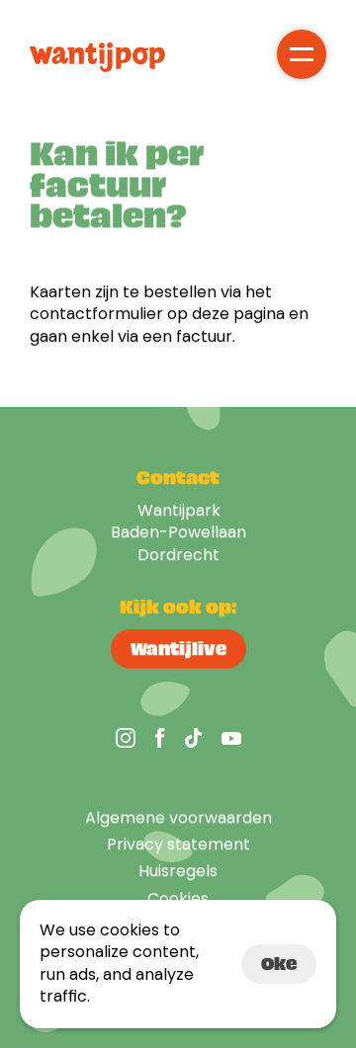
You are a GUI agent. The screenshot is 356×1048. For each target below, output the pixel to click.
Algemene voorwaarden (178, 817)
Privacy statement (178, 844)
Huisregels (178, 870)
